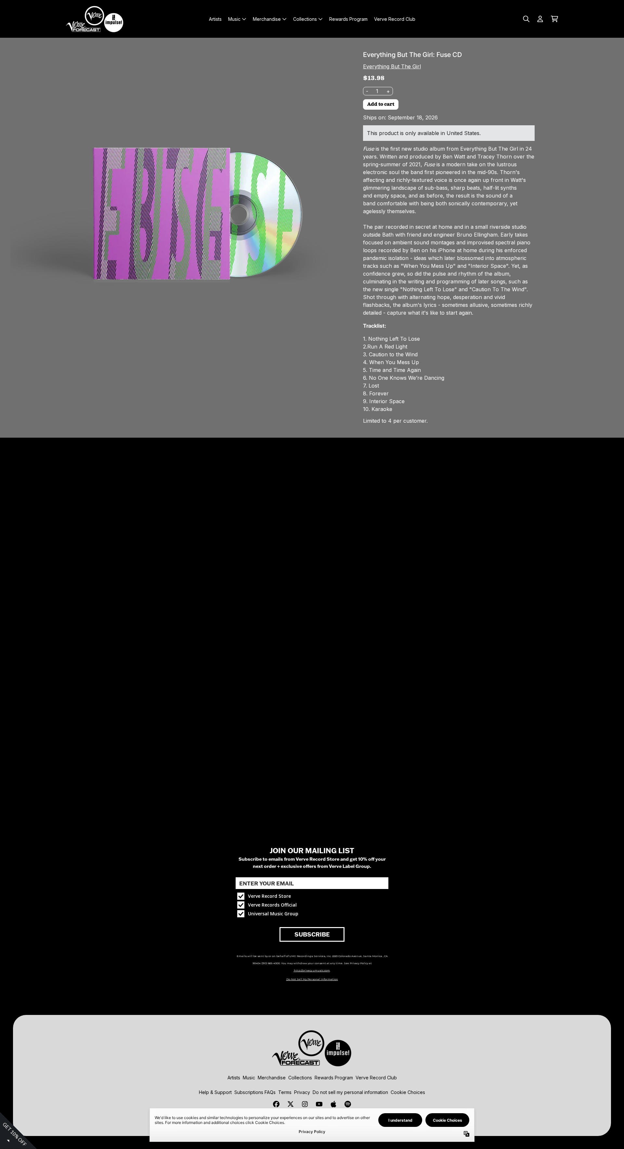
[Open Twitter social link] (290, 1104)
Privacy (302, 1092)
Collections (300, 1077)
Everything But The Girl (392, 66)
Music (249, 1077)
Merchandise (272, 1077)
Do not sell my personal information (350, 1092)
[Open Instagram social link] (305, 1104)
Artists (234, 1077)
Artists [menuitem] (215, 19)
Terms (285, 1092)
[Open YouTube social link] (319, 1104)
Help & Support (215, 1092)
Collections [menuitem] (305, 19)
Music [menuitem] (234, 19)
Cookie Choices (408, 1092)
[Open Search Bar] (525, 18)
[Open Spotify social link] (348, 1104)
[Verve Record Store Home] (94, 19)
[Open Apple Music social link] (333, 1104)
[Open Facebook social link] (276, 1104)
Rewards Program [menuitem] (348, 19)
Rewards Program (334, 1077)
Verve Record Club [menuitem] (394, 19)
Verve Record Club (376, 1077)
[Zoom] (176, 214)
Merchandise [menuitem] (267, 19)
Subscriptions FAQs (255, 1092)
